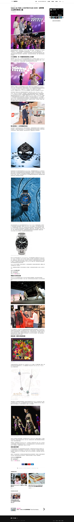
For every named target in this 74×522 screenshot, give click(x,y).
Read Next (19, 508)
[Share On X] (26, 464)
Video (60, 1)
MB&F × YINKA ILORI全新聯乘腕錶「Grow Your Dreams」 (28, 509)
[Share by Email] (32, 464)
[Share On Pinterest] (29, 464)
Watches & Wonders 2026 (42, 1)
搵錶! (36, 1)
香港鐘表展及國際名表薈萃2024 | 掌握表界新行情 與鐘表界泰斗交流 (15, 501)
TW (16, 518)
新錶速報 (52, 1)
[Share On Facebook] (23, 464)
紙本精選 (49, 1)
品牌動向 (56, 1)
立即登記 (15, 273)
